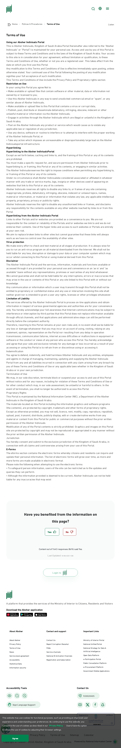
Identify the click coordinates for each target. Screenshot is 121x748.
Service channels (53, 651)
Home (14, 24)
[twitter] (87, 705)
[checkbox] (52, 532)
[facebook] (95, 705)
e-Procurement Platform (93, 667)
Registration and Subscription (58, 659)
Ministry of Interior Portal (93, 640)
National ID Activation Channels (59, 655)
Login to (56, 572)
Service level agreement (19, 655)
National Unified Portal (92, 644)
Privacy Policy (15, 644)
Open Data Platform (91, 655)
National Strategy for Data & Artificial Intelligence (94, 649)
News (11, 651)
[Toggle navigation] (107, 8)
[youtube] (80, 705)
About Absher (14, 640)
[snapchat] (103, 705)
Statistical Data (15, 663)
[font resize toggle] (17, 696)
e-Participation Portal (92, 659)
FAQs (48, 648)
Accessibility (14, 659)
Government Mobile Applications (96, 670)
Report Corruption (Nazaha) (57, 644)
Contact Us (50, 640)
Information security (17, 667)
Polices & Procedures (32, 24)
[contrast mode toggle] (9, 696)
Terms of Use (14, 648)
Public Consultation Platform (95, 663)
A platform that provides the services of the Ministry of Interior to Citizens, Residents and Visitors (59, 603)
